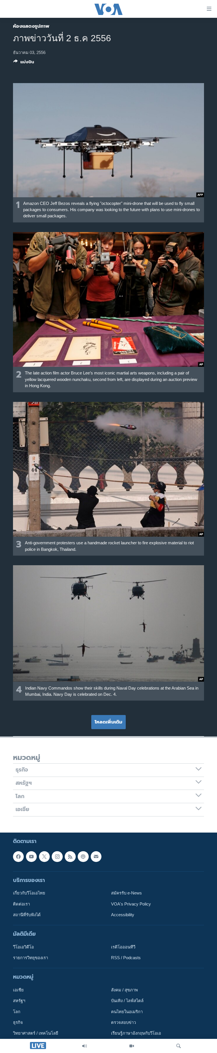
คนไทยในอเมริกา (127, 1011)
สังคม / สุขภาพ (124, 990)
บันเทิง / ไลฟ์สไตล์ (127, 1000)
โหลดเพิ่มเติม (108, 721)
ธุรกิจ (18, 1022)
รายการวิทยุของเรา (30, 957)
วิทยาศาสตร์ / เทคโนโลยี (35, 1033)
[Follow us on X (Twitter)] (44, 856)
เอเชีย (18, 990)
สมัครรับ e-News (126, 893)
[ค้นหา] (178, 1046)
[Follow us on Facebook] (18, 856)
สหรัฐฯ (19, 1000)
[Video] (131, 1046)
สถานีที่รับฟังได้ (27, 914)
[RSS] (70, 856)
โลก (16, 1011)
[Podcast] (83, 856)
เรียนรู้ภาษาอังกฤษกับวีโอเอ (136, 1033)
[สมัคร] (96, 856)
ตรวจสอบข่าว (123, 1022)
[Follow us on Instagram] (57, 856)
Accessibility (122, 914)
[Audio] (84, 1046)
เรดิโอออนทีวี (123, 946)
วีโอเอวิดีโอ (23, 946)
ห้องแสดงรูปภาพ (31, 26)
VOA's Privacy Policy (131, 904)
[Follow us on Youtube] (31, 856)
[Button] (23, 63)
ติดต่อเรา (21, 904)
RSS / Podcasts (126, 957)
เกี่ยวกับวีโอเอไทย (29, 893)
